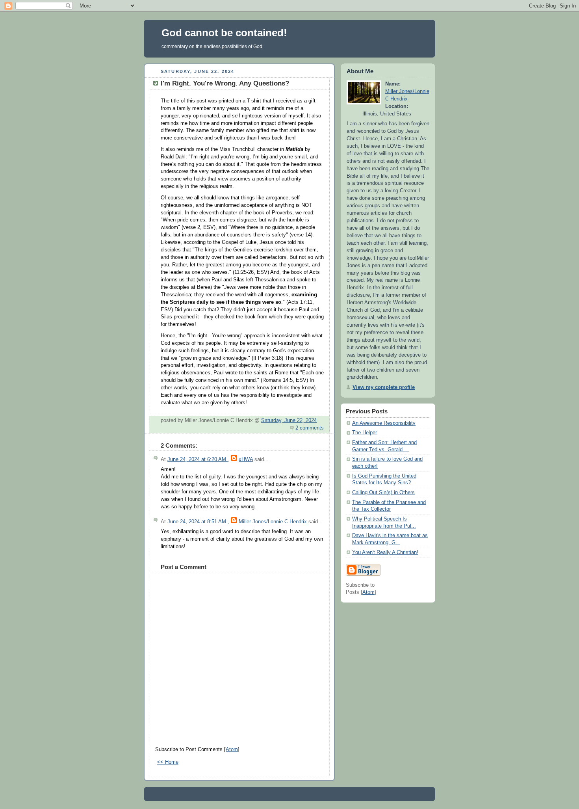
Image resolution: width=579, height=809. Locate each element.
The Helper (364, 432)
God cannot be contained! (224, 33)
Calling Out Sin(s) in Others (383, 492)
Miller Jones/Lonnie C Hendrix (273, 521)
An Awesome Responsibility (384, 423)
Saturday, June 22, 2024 (289, 420)
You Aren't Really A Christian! (385, 552)
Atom (232, 749)
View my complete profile (384, 387)
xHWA (246, 459)
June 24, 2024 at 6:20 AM (197, 459)
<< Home (167, 762)
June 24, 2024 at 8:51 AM (197, 521)
